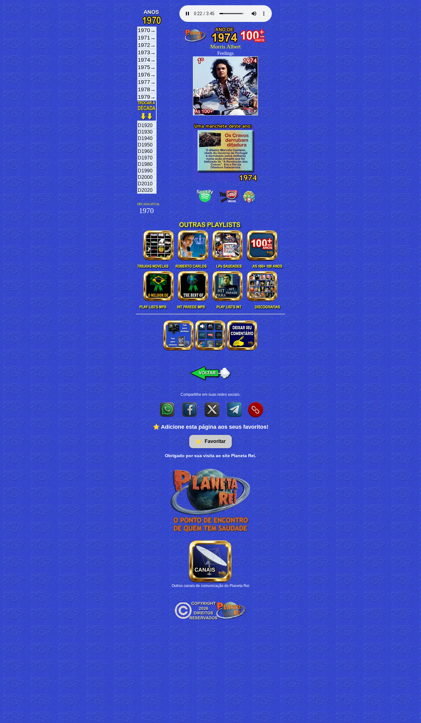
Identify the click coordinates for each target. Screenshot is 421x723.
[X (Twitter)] (212, 409)
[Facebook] (190, 409)
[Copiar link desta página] (255, 409)
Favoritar (210, 441)
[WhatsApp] (167, 409)
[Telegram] (235, 409)
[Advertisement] (210, 677)
